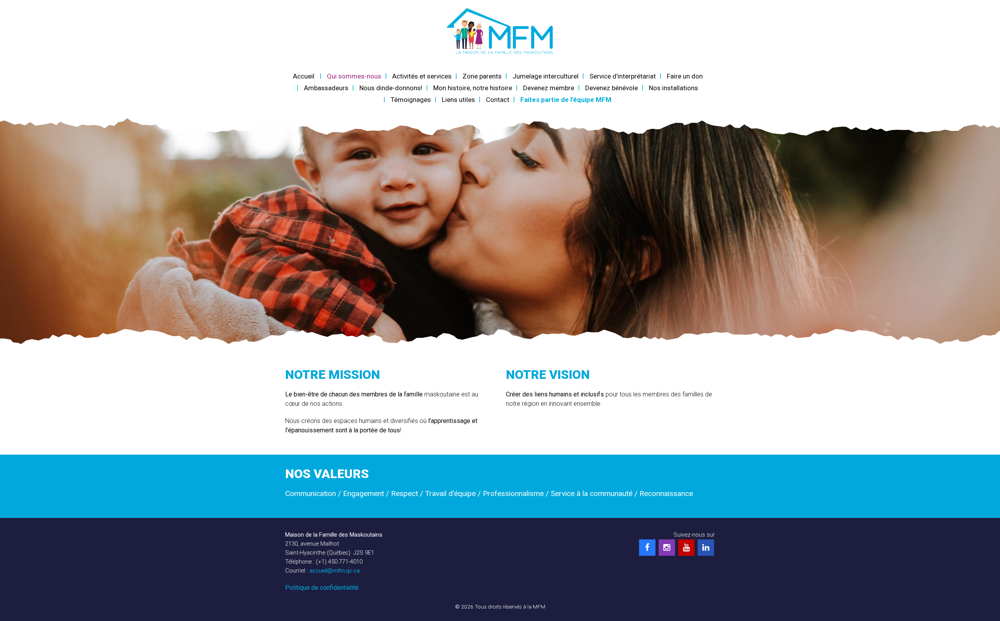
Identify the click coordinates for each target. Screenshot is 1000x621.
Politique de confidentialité (322, 587)
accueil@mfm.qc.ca (334, 570)
